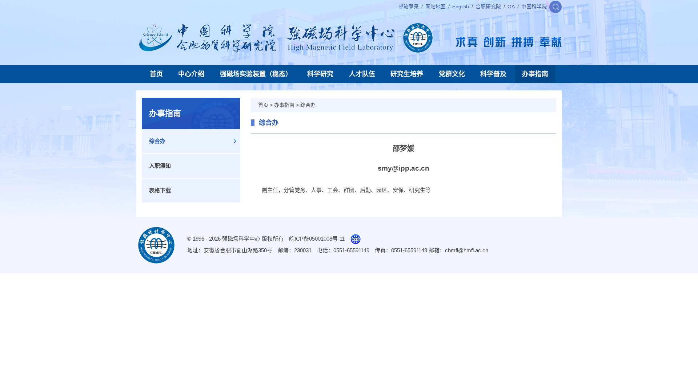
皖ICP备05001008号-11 (317, 239)
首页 (156, 74)
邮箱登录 (408, 6)
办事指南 (535, 74)
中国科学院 (534, 6)
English (460, 6)
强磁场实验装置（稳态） (256, 74)
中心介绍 (191, 74)
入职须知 (160, 166)
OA (511, 6)
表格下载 (160, 190)
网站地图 (435, 6)
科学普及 (493, 74)
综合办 (157, 141)
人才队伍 (362, 74)
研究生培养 (406, 74)
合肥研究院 (488, 6)
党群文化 (452, 74)
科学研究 (320, 74)
